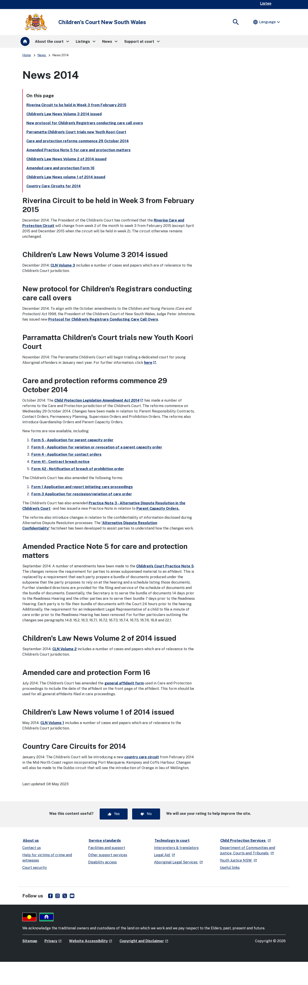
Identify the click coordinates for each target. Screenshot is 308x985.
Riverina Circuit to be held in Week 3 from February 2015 (76, 105)
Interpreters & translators (176, 848)
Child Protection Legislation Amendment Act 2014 (98, 400)
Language (267, 22)
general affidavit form (124, 683)
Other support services (107, 855)
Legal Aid (164, 855)
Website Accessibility (90, 941)
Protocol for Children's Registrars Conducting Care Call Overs (103, 319)
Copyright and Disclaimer (144, 941)
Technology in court (172, 840)
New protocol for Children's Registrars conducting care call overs (84, 123)
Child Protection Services (245, 840)
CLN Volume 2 (64, 649)
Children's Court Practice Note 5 (165, 566)
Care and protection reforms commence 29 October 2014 (77, 141)
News (41, 55)
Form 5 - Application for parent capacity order (72, 440)
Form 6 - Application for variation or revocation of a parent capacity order (96, 447)
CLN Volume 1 (52, 723)
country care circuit (141, 757)
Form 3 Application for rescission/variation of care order (81, 494)
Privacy (53, 941)
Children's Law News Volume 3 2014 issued (64, 114)
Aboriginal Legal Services (178, 862)
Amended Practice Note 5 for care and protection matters (78, 150)
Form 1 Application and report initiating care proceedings (82, 487)
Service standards (105, 840)
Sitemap (29, 941)
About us (31, 840)
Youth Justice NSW (238, 860)
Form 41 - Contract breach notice (60, 462)
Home (26, 55)
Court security (34, 867)
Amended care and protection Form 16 (60, 168)
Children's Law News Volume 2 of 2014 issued (66, 159)
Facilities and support (106, 848)
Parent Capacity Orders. (157, 508)
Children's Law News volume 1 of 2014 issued (65, 177)
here (150, 362)
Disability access (102, 862)
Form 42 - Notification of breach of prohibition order (77, 469)
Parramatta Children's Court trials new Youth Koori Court (76, 132)
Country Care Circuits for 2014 (53, 186)
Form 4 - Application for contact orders (66, 454)
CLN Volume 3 (63, 265)
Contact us (31, 848)
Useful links (230, 867)
